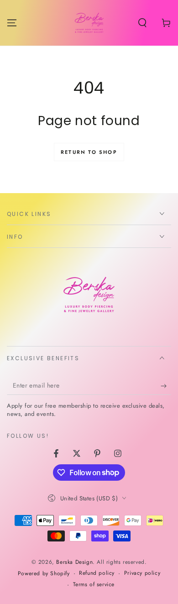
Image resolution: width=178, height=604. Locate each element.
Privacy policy (142, 573)
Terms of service (94, 584)
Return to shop (89, 152)
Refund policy (97, 573)
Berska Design (74, 562)
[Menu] (12, 23)
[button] (142, 23)
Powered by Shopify (44, 574)
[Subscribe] (166, 386)
